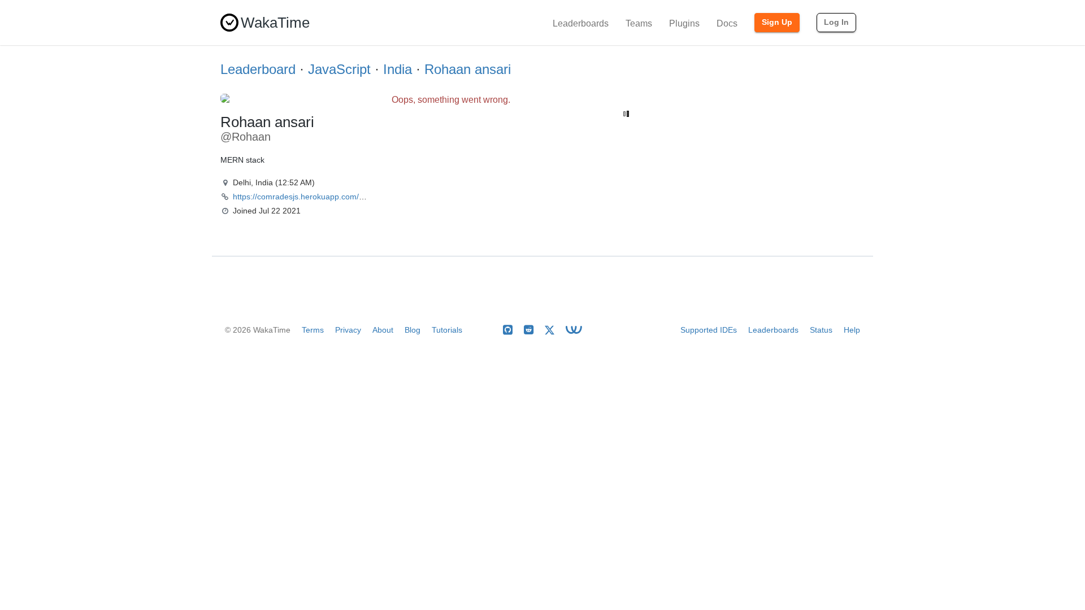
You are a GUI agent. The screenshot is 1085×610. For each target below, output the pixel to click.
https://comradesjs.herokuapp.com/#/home (309, 196)
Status (821, 329)
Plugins (684, 23)
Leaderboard (258, 69)
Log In (836, 22)
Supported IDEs (708, 329)
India (397, 69)
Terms (313, 329)
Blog (412, 329)
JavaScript (339, 69)
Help (852, 329)
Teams (639, 23)
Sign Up (777, 22)
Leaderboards (581, 23)
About (382, 329)
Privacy (348, 329)
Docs (727, 23)
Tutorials (447, 329)
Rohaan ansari (467, 69)
